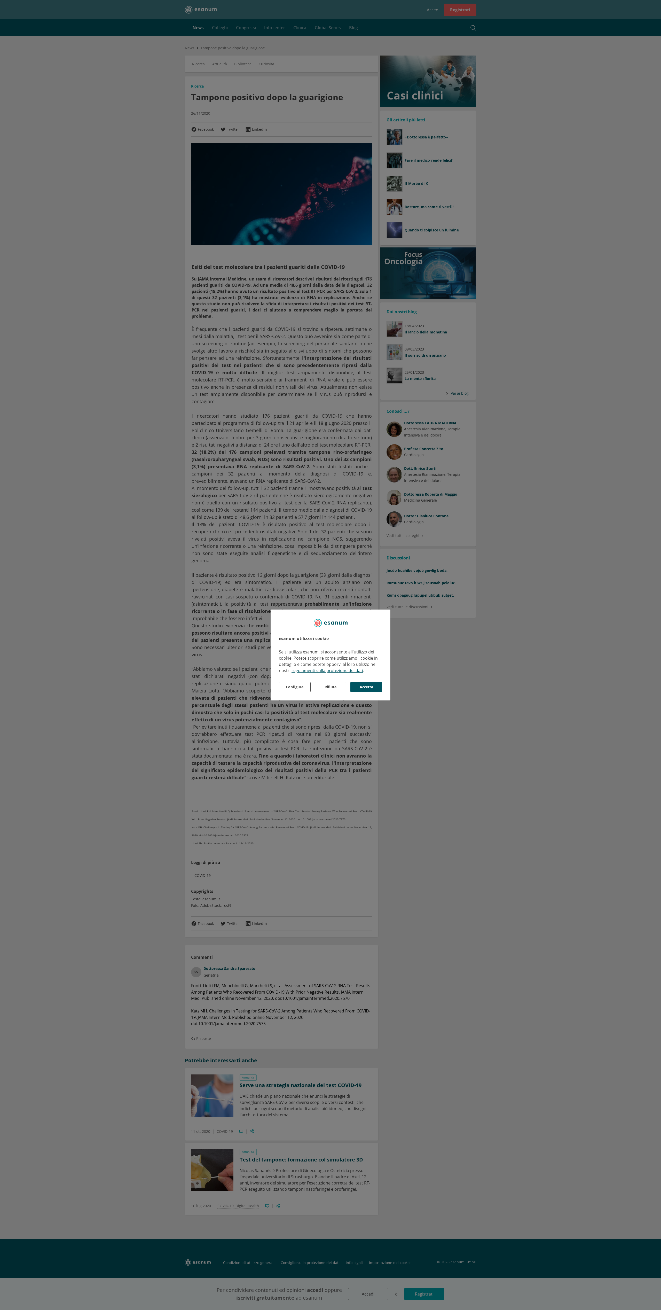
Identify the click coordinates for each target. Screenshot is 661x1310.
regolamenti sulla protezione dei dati (327, 670)
